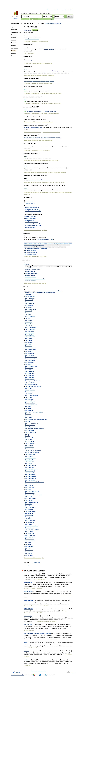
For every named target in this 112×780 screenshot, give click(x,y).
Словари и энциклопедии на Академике (35, 13)
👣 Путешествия (16, 672)
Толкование (27, 30)
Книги (41, 19)
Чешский (13, 55)
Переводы (33, 19)
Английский (13, 37)
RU (71, 10)
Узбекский (13, 53)
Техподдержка (34, 671)
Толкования (25, 19)
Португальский (14, 47)
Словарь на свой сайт (63, 10)
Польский (13, 45)
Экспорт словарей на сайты (17, 674)
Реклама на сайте (42, 671)
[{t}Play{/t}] (33, 32)
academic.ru (15, 18)
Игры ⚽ (50, 19)
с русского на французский (53, 23)
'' (51, 132)
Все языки (13, 34)
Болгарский (13, 42)
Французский (14, 29)
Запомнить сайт (51, 10)
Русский (13, 50)
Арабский (13, 40)
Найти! (70, 16)
